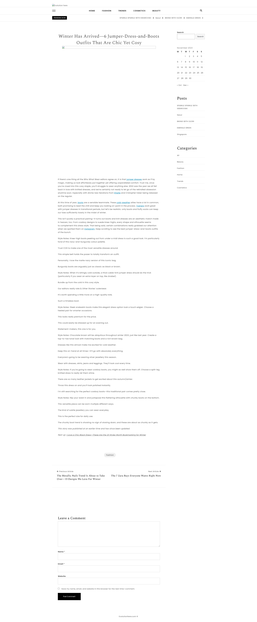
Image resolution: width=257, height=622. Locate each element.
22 (186, 72)
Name (61, 551)
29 (186, 78)
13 (178, 67)
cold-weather (123, 202)
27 (178, 78)
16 (190, 67)
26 (202, 72)
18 (198, 67)
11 (197, 61)
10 (194, 61)
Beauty (156, 10)
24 (194, 72)
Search (180, 32)
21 (182, 72)
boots (80, 202)
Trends (122, 10)
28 (182, 78)
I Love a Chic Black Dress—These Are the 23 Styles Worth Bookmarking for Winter (106, 435)
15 (186, 67)
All (178, 155)
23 (190, 72)
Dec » (185, 85)
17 (194, 67)
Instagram (89, 229)
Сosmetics (139, 10)
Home (92, 10)
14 (182, 67)
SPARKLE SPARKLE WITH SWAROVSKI (127, 18)
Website (62, 576)
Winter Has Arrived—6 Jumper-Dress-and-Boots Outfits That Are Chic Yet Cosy (108, 39)
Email (61, 564)
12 (202, 61)
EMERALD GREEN (184, 18)
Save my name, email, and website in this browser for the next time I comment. (98, 589)
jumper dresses (134, 179)
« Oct (179, 85)
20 (178, 72)
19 (202, 67)
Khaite (117, 193)
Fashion (106, 10)
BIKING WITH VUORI (165, 18)
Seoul (149, 18)
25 (198, 72)
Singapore (201, 18)
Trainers (140, 206)
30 (190, 78)
